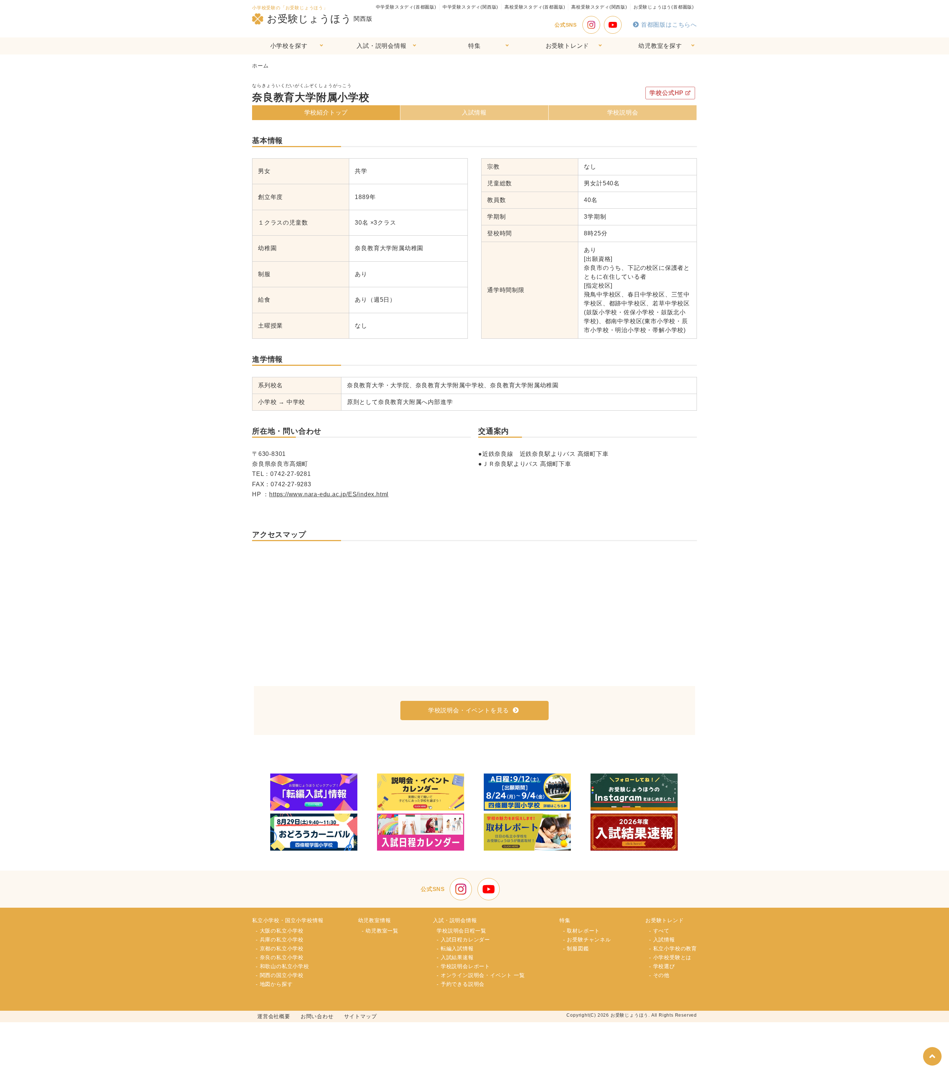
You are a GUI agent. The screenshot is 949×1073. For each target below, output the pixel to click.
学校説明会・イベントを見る (468, 710)
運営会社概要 (273, 1016)
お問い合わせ (317, 1016)
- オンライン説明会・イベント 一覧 (481, 975)
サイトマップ (360, 1016)
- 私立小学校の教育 (673, 948)
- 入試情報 (662, 940)
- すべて (659, 931)
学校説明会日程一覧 (461, 931)
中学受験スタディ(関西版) (470, 7)
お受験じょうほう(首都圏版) (664, 7)
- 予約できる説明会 (461, 984)
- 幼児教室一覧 (380, 931)
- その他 (659, 975)
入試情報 (474, 112)
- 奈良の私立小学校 (280, 957)
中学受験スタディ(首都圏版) (406, 7)
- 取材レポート (581, 931)
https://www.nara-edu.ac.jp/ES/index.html (328, 494)
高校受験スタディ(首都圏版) (535, 7)
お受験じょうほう (309, 18)
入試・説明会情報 (381, 46)
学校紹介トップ (326, 112)
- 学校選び (662, 966)
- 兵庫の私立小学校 (280, 940)
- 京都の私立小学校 (280, 948)
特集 (474, 46)
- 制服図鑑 (576, 948)
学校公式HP (666, 93)
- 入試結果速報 (455, 957)
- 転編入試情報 (455, 948)
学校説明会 (622, 112)
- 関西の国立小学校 (280, 975)
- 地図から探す (274, 984)
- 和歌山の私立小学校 (282, 966)
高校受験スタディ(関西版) (599, 7)
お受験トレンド (567, 46)
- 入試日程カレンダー (463, 940)
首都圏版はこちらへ (669, 24)
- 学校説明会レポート (463, 966)
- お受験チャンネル (587, 940)
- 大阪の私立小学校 (280, 931)
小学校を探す (289, 46)
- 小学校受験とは (670, 957)
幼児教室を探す (660, 46)
